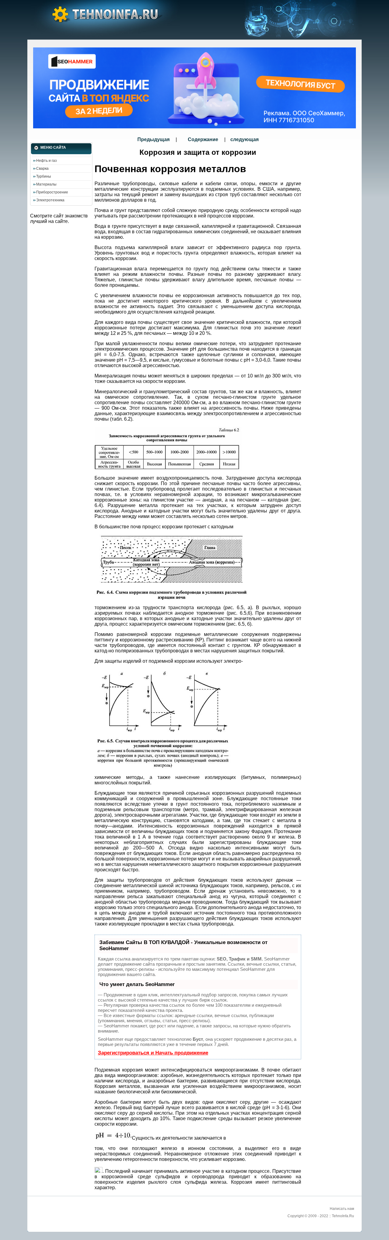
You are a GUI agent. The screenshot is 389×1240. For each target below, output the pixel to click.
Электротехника (50, 200)
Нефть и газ (46, 160)
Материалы (46, 184)
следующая (244, 139)
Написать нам (342, 1209)
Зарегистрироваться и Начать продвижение (153, 1053)
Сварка (42, 168)
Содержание (203, 139)
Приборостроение (52, 192)
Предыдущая (154, 139)
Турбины (43, 176)
